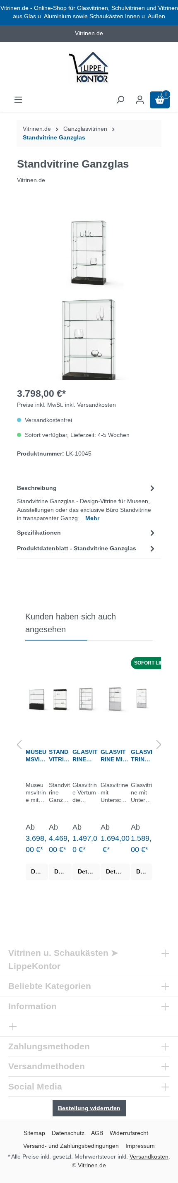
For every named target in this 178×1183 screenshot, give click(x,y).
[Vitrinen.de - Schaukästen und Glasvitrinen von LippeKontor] (89, 68)
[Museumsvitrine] (37, 698)
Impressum (140, 1145)
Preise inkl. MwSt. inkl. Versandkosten (66, 405)
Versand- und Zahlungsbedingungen (71, 1145)
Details (39, 872)
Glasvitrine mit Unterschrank (114, 756)
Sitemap (34, 1133)
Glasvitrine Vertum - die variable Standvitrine (85, 756)
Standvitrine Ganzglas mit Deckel (59, 756)
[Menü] (18, 99)
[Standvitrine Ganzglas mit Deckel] (60, 698)
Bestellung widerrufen (89, 1108)
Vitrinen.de (37, 129)
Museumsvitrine (37, 756)
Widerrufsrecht (129, 1133)
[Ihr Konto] (140, 99)
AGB (97, 1133)
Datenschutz (68, 1133)
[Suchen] (120, 99)
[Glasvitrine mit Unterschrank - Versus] (141, 698)
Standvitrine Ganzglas (54, 137)
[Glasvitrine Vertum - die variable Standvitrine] (86, 698)
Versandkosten (149, 1156)
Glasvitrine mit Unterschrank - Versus (141, 756)
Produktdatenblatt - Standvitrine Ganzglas (76, 548)
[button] (19, 745)
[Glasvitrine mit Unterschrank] (115, 698)
